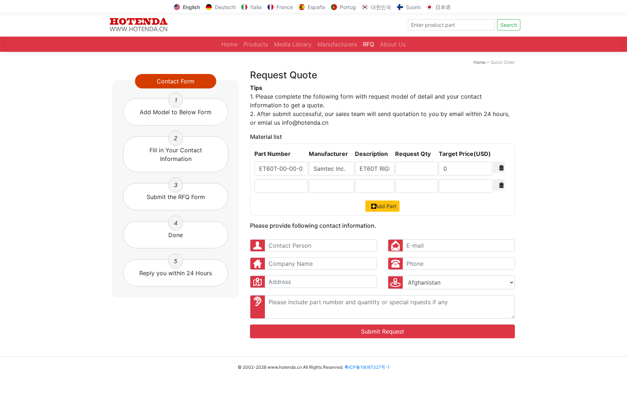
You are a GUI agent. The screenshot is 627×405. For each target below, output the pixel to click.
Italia (256, 7)
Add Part (385, 206)
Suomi (413, 7)
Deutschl (225, 7)
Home (229, 44)
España (316, 7)
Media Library (293, 44)
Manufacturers (337, 44)
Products (255, 44)
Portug (348, 7)
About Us (393, 44)
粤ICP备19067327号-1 (367, 367)
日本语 (443, 7)
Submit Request (382, 331)
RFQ (368, 44)
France (284, 7)
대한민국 (381, 7)
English (191, 7)
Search (508, 25)
